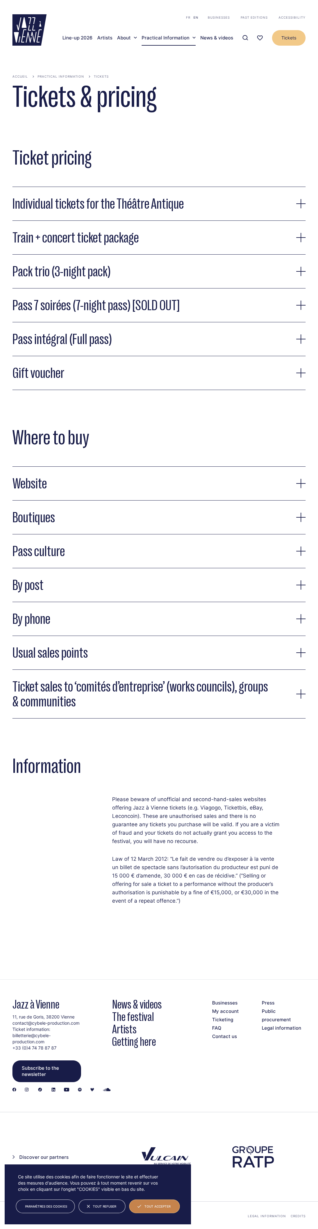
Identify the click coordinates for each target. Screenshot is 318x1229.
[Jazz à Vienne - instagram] (27, 1090)
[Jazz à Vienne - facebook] (14, 1090)
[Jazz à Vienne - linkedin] (53, 1090)
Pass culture (38, 551)
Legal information (281, 1028)
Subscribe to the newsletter (40, 1071)
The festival (133, 1016)
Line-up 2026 (77, 38)
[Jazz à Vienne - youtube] (66, 1090)
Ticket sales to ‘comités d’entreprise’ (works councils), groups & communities (140, 694)
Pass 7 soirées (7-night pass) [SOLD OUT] (96, 305)
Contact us (224, 1036)
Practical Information (165, 38)
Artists (104, 38)
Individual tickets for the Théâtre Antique (98, 203)
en (195, 17)
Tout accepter (157, 1206)
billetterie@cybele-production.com (31, 1038)
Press (268, 1003)
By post (27, 585)
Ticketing (222, 1019)
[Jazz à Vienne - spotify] (80, 1090)
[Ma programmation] (260, 38)
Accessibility (292, 17)
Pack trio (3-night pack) (61, 271)
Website (29, 483)
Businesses (219, 17)
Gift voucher (38, 372)
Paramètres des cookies (46, 1206)
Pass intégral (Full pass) (62, 339)
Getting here (134, 1041)
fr (188, 17)
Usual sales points (50, 652)
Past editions (254, 17)
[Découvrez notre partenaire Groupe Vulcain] (165, 1157)
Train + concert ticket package (75, 237)
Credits (298, 1216)
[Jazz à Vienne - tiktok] (40, 1090)
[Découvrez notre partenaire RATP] (252, 1157)
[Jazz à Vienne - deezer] (92, 1090)
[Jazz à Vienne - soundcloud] (107, 1090)
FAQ (216, 1028)
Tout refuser (104, 1206)
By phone (31, 618)
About (124, 38)
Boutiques (33, 517)
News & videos (216, 38)
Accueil (20, 76)
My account (225, 1011)
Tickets (288, 38)
